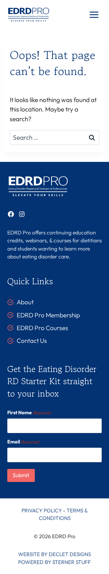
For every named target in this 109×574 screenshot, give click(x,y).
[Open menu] (94, 15)
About (25, 302)
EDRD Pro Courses (42, 328)
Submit (21, 475)
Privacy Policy (41, 510)
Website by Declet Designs (54, 554)
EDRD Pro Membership (48, 315)
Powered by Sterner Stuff (54, 562)
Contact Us (32, 340)
